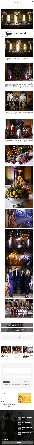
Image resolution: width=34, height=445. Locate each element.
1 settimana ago (23, 429)
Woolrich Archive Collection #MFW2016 (15, 325)
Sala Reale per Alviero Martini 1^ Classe (19, 330)
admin (5, 36)
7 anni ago (15, 357)
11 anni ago (7, 36)
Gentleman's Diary (11, 31)
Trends (2, 354)
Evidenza (10, 324)
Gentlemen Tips (7, 353)
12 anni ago (4, 358)
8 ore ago (23, 419)
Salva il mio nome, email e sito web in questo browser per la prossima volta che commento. (16, 379)
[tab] (19, 415)
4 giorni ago (23, 424)
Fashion (6, 31)
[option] (6, 352)
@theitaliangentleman (8, 405)
